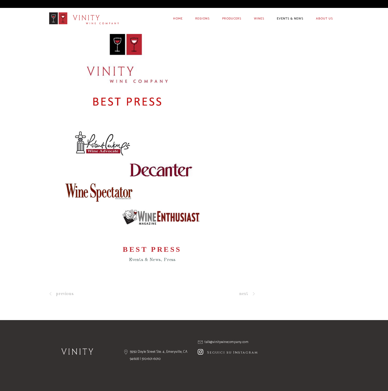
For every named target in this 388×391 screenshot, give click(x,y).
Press (170, 260)
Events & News (145, 260)
